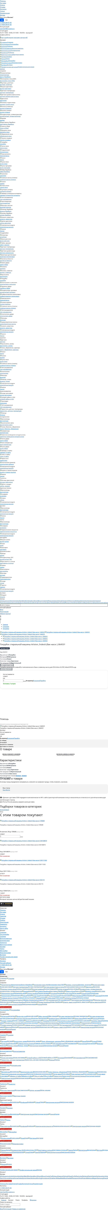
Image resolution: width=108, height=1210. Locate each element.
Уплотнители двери (6, 316)
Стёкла (2, 500)
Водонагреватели (6, 938)
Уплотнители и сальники (8, 284)
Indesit (19, 603)
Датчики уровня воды (7, 253)
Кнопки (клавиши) (5, 108)
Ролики (2, 357)
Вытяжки (3, 955)
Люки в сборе (4, 128)
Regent (86, 603)
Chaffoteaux (49, 601)
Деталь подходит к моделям (11, 754)
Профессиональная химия (9, 957)
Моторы (2, 575)
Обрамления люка (5, 136)
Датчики (2, 342)
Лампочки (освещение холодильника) (12, 436)
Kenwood (30, 603)
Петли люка (3, 148)
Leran (42, 603)
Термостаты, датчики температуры (10, 411)
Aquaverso (5, 601)
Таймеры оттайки (5, 452)
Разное (2, 231)
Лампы (2, 567)
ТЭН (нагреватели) (5, 199)
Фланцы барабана (5, 211)
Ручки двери (4, 448)
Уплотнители (4, 373)
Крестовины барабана (7, 124)
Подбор (2, 920)
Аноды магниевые (6, 395)
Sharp (95, 603)
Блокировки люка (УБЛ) (7, 81)
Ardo (10, 601)
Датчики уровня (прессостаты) (9, 96)
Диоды (2, 555)
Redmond (81, 603)
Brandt (36, 601)
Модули (2, 597)
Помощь (3, 1)
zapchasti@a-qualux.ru (7, 29)
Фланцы (2, 415)
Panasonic (68, 603)
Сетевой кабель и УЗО (7, 399)
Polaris (76, 603)
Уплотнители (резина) (7, 464)
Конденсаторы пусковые (7, 292)
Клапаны (2, 268)
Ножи (1, 545)
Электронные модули (7, 227)
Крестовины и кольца (7, 563)
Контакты (3, 9)
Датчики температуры (7, 92)
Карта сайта (4, 928)
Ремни (2, 160)
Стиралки (6, 627)
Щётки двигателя (5, 223)
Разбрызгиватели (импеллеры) (9, 296)
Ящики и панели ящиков (8, 472)
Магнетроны (4, 571)
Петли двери (4, 440)
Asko (17, 601)
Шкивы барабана (5, 215)
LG (45, 603)
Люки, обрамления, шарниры (9, 350)
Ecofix (67, 601)
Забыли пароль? (5, 614)
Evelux (85, 601)
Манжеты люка (4, 132)
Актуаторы (3, 237)
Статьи (2, 11)
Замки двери (4, 264)
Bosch (32, 601)
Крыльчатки (4, 276)
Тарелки (2, 587)
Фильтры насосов (5, 207)
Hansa (10, 603)
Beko (23, 601)
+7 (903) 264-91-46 (5, 23)
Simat (103, 603)
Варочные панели (6, 945)
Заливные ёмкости (6, 260)
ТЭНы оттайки (4, 456)
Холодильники (5, 940)
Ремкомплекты (4, 156)
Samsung (90, 603)
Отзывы (2, 7)
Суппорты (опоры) (5, 191)
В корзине (39, 681)
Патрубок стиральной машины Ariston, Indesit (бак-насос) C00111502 (23, 864)
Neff (64, 603)
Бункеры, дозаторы (6, 84)
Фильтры (3, 320)
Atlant (20, 601)
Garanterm (93, 601)
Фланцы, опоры (5, 381)
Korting (35, 603)
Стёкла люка (4, 187)
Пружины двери (5, 288)
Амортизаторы (4, 75)
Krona (39, 603)
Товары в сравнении (18, 1209)
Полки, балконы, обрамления (9, 429)
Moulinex (60, 603)
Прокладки (3, 403)
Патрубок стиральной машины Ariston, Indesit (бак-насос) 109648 (21, 825)
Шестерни (3, 549)
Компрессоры (4, 433)
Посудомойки (4, 934)
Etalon (82, 601)
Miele (56, 603)
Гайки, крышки (4, 245)
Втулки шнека (4, 541)
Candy (44, 601)
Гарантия (3, 916)
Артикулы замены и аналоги (65, 754)
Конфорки (3, 496)
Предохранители (5, 579)
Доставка (3, 3)
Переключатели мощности (8, 531)
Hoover (14, 603)
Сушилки (3, 936)
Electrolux (72, 601)
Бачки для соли (5, 241)
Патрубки (3, 144)
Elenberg (77, 601)
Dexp (64, 601)
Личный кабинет (5, 963)
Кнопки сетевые (5, 112)
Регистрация (4, 612)
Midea (52, 603)
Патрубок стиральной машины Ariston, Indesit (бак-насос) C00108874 (23, 845)
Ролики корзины (5, 304)
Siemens (99, 603)
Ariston (14, 601)
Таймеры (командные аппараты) (10, 195)
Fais (88, 601)
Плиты (2, 949)
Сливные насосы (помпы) (8, 179)
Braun (40, 601)
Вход (1, 610)
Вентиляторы (4, 421)
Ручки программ (5, 168)
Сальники (3, 175)
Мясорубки (3, 951)
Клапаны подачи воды (7, 104)
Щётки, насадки (5, 486)
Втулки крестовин (5, 88)
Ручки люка (3, 164)
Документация (5, 13)
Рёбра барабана (5, 171)
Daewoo (55, 601)
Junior (22, 603)
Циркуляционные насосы (8, 324)
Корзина (3, 961)
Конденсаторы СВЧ (6, 559)
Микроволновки (5, 953)
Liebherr (48, 603)
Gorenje (6, 603)
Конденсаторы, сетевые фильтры (10, 116)
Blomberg (28, 601)
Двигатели (3, 100)
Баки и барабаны (5, 77)
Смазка (2, 183)
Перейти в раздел (6, 1007)
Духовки (2, 947)
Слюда (2, 583)
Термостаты (3, 460)
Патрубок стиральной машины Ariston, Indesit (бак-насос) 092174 (21, 884)
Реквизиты (3, 924)
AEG (1, 601)
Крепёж (2, 120)
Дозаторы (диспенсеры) (7, 257)
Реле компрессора (5, 444)
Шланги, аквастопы (6, 219)
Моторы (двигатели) (6, 482)
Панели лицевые (5, 140)
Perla (72, 603)
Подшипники (4, 152)
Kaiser (26, 603)
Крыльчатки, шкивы (6, 346)
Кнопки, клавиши (5, 272)
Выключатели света (6, 425)
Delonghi (60, 601)
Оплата (2, 5)
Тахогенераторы (5, 203)
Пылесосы (3, 943)
